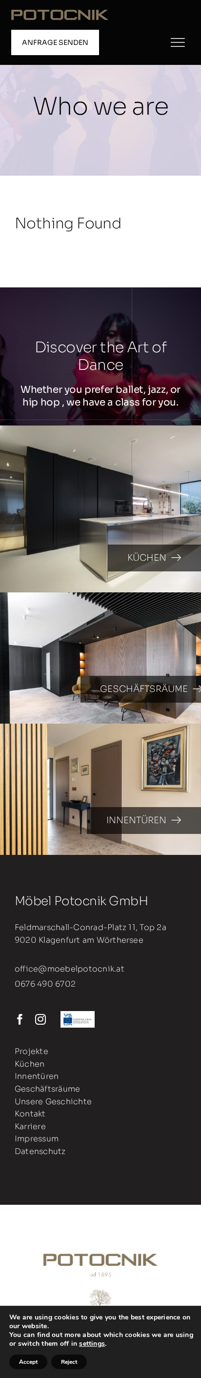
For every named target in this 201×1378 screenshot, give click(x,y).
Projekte (31, 1051)
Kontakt (30, 1114)
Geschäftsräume (47, 1089)
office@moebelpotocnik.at (69, 969)
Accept (28, 1362)
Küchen (29, 1064)
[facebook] (20, 1019)
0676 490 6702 (45, 984)
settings (92, 1343)
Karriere (30, 1126)
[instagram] (40, 1019)
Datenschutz (40, 1151)
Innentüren (37, 1076)
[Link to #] (177, 42)
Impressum (37, 1139)
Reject (69, 1362)
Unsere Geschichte (53, 1101)
